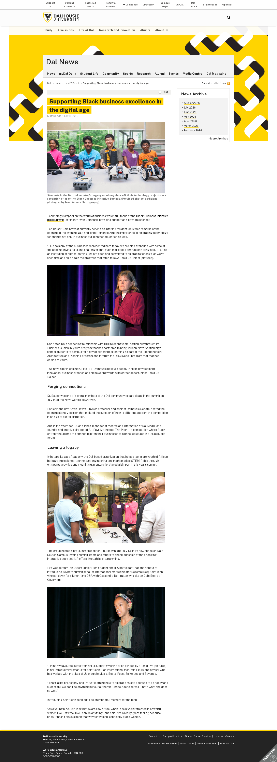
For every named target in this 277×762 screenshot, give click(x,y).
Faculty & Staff (90, 5)
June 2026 (190, 112)
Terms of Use (227, 743)
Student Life (89, 73)
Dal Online (193, 5)
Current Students (69, 5)
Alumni (145, 30)
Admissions (65, 30)
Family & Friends (111, 5)
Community (111, 73)
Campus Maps (165, 5)
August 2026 (192, 102)
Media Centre (192, 73)
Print (165, 91)
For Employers (169, 743)
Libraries (218, 736)
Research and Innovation (117, 30)
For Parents (153, 743)
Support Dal (50, 5)
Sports (128, 73)
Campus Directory (172, 736)
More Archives (219, 138)
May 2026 (190, 116)
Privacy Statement (207, 743)
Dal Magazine (216, 73)
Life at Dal (86, 30)
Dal (180, 4)
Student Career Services (198, 736)
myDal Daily (67, 73)
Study (48, 30)
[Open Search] (229, 18)
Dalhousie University (61, 18)
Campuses (132, 4)
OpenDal (227, 4)
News (51, 73)
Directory (148, 4)
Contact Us (154, 736)
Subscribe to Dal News (214, 83)
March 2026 (191, 125)
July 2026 (190, 107)
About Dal (162, 30)
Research (144, 73)
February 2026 (193, 130)
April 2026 (190, 121)
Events (174, 73)
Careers (229, 736)
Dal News (62, 62)
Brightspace (210, 4)
